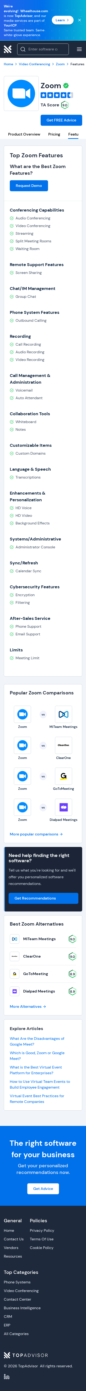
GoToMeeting (35, 973)
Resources (13, 1256)
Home (9, 1230)
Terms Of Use (42, 1239)
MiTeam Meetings (39, 938)
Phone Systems (17, 1282)
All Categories (16, 1333)
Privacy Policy (42, 1230)
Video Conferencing (21, 1290)
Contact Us (14, 1239)
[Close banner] (79, 20)
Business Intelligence (22, 1307)
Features (76, 134)
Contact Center (17, 1299)
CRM (8, 1316)
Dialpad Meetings (39, 991)
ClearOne (32, 956)
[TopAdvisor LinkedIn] (7, 1377)
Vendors (11, 1247)
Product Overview (24, 134)
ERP (7, 1325)
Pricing (54, 134)
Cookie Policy (42, 1247)
